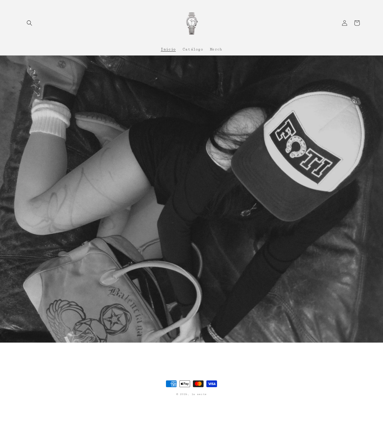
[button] (29, 23)
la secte (199, 394)
